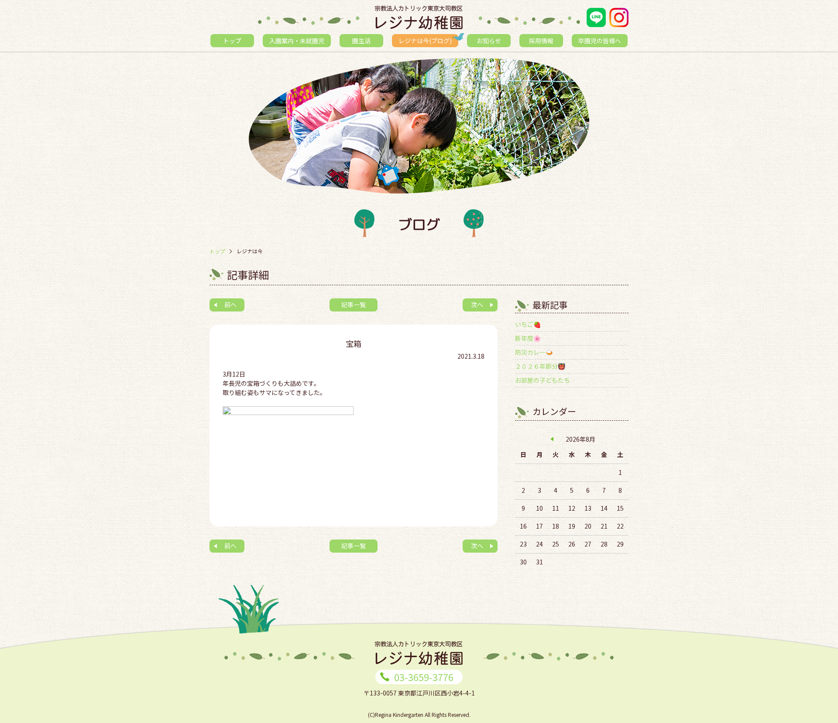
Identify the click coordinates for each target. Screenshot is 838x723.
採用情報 (541, 40)
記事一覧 (353, 304)
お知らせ (489, 40)
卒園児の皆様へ (599, 40)
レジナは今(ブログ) (425, 40)
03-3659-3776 (423, 677)
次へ (477, 304)
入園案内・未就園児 (296, 40)
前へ (230, 304)
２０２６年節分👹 (540, 366)
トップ (232, 40)
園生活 (361, 40)
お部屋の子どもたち (542, 380)
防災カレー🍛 (534, 352)
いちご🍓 (528, 324)
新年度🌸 (528, 338)
